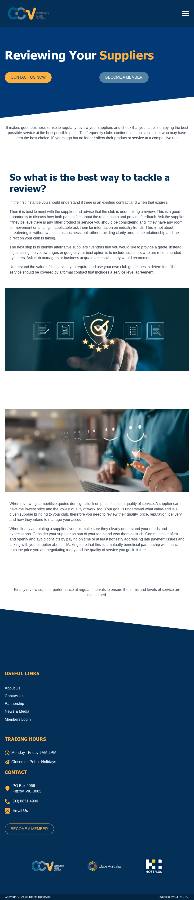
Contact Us (14, 696)
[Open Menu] (185, 13)
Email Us (20, 811)
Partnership (14, 704)
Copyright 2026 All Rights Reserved (28, 897)
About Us (12, 688)
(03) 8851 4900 (25, 801)
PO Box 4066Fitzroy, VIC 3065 (27, 788)
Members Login (18, 719)
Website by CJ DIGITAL (174, 897)
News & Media (17, 711)
